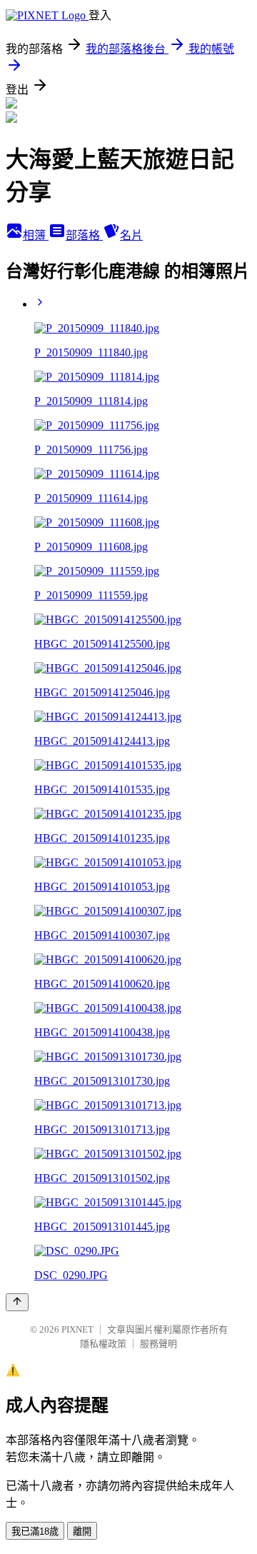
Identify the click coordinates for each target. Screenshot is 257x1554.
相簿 (36, 235)
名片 (131, 235)
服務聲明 (158, 1343)
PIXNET (77, 1329)
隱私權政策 (103, 1343)
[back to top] (17, 1302)
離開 (82, 1531)
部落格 (84, 235)
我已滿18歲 (35, 1531)
